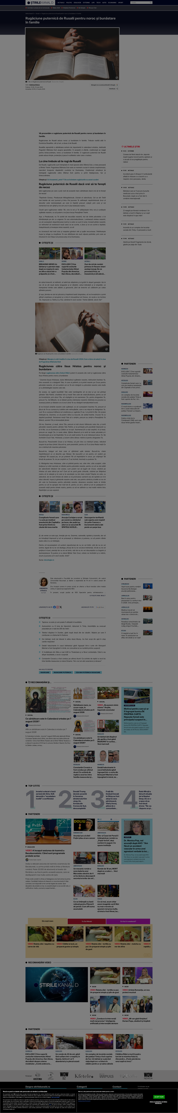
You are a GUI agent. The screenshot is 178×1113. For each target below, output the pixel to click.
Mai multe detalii (55, 1097)
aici (50, 1104)
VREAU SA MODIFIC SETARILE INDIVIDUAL (158, 1102)
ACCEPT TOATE (159, 1097)
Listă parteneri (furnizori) (84, 1101)
